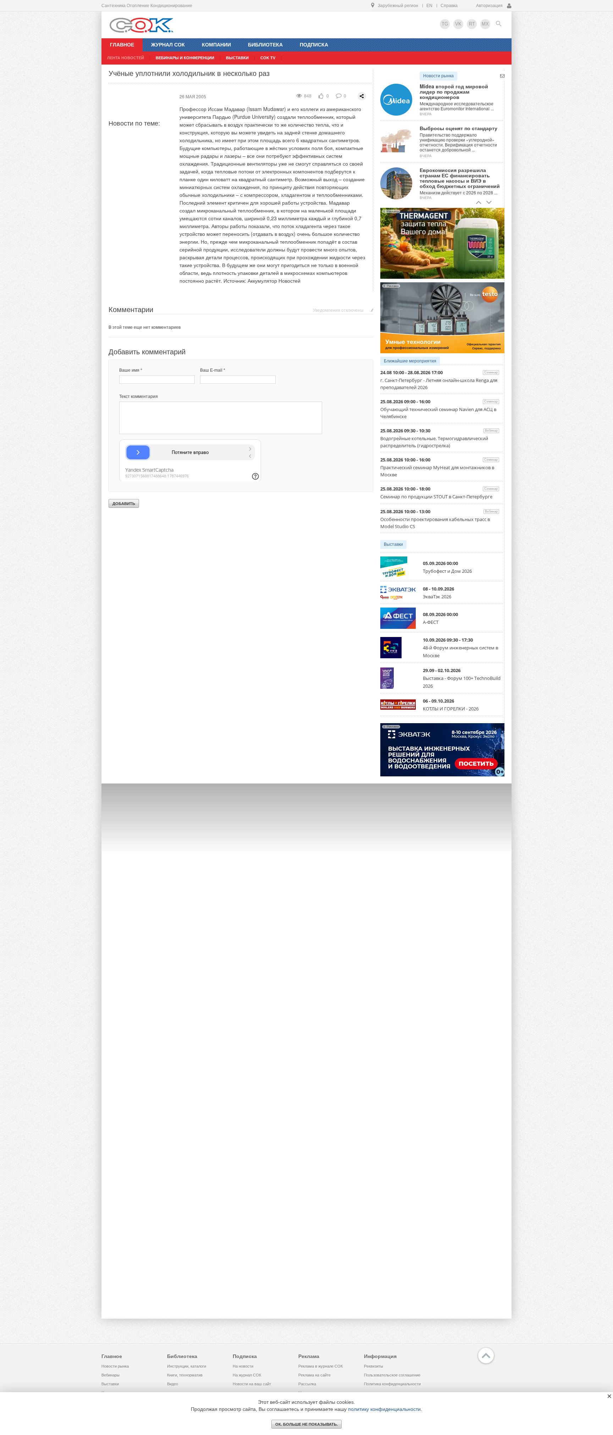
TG (445, 24)
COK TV (267, 58)
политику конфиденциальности (384, 1409)
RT (472, 24)
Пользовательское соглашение (392, 1375)
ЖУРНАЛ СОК (168, 45)
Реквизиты (373, 1366)
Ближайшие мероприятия (410, 361)
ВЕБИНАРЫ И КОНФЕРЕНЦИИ (185, 58)
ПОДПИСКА (314, 45)
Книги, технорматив (185, 1375)
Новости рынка (438, 75)
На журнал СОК (247, 1375)
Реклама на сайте (314, 1375)
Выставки (393, 544)
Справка (449, 5)
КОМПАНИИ (216, 45)
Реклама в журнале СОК (320, 1366)
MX (485, 24)
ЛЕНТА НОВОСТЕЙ (125, 58)
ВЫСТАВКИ (237, 58)
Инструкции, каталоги (186, 1366)
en (429, 5)
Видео (172, 1384)
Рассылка (307, 1384)
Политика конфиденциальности (392, 1384)
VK (458, 24)
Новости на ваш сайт (252, 1384)
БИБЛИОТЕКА (265, 45)
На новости (243, 1366)
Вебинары (110, 1375)
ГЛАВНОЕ (122, 45)
